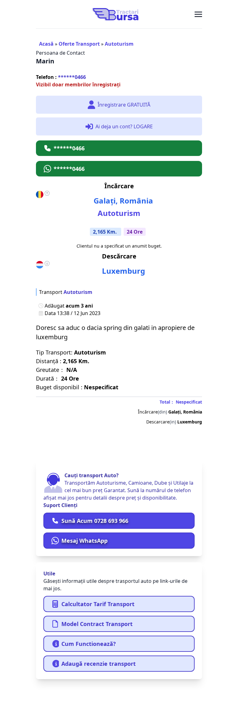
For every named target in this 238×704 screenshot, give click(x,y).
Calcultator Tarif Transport (97, 604)
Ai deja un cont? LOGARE (124, 126)
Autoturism (119, 43)
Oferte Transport (79, 43)
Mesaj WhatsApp (84, 540)
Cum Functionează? (88, 643)
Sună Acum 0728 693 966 (94, 520)
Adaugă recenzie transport (98, 663)
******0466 (61, 77)
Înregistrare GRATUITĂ (124, 104)
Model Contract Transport (97, 624)
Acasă (46, 43)
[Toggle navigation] (198, 14)
